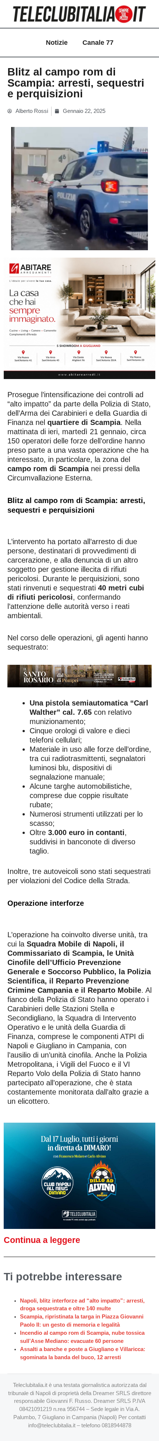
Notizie (57, 42)
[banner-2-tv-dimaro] (79, 1175)
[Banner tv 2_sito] (79, 675)
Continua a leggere (42, 1240)
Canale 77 (98, 42)
